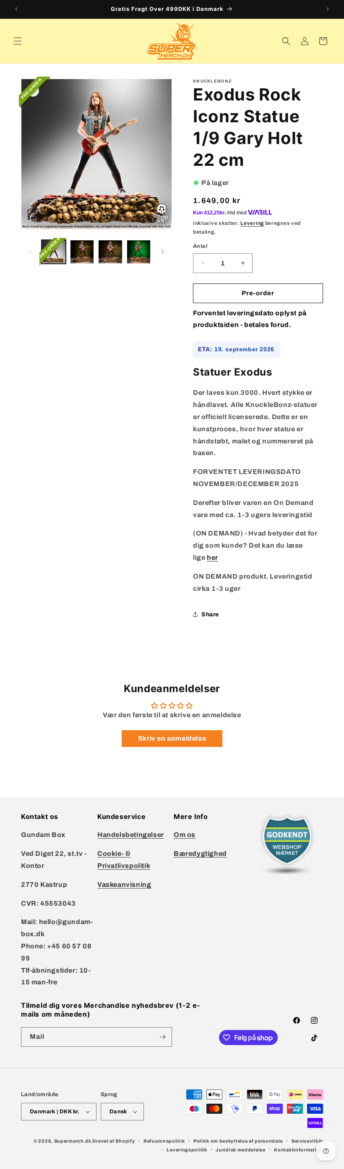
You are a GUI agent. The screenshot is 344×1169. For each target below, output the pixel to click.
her (212, 557)
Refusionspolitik (164, 1140)
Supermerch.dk (72, 1140)
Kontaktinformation (298, 1149)
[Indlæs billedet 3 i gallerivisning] (110, 252)
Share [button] (210, 614)
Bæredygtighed (200, 853)
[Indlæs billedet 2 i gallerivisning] (82, 252)
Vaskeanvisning (124, 884)
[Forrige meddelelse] (16, 9)
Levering (252, 223)
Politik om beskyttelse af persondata (238, 1140)
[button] (17, 41)
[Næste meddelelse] (327, 9)
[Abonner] (162, 1037)
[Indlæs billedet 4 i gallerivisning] (139, 252)
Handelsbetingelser (130, 834)
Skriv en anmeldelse (172, 738)
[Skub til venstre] (30, 251)
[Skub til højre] (163, 251)
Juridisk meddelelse (240, 1149)
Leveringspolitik (187, 1149)
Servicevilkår (307, 1140)
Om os (184, 834)
